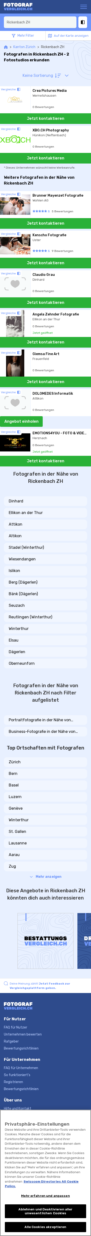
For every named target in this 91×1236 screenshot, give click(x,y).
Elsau (13, 640)
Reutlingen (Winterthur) (30, 617)
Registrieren (13, 1082)
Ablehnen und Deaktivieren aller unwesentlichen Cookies (45, 1211)
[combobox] (40, 22)
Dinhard (16, 501)
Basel (14, 785)
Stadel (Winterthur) (26, 547)
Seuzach (17, 605)
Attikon (15, 524)
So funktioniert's (17, 1075)
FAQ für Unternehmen (21, 1068)
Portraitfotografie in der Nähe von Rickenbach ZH (40, 720)
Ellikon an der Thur (26, 512)
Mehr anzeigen (48, 877)
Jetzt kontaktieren (45, 118)
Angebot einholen (21, 421)
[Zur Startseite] (22, 6)
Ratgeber (11, 1041)
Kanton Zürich (24, 47)
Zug (12, 866)
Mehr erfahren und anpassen (45, 1196)
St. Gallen (17, 831)
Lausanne (18, 843)
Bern (13, 773)
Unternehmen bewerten (23, 1034)
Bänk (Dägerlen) (23, 594)
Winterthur (19, 628)
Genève (16, 808)
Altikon (15, 536)
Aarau (14, 854)
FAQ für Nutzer (15, 1027)
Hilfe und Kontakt (17, 1109)
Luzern (15, 796)
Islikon (14, 570)
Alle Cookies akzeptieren (45, 1227)
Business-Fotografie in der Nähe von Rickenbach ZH (42, 732)
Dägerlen (17, 652)
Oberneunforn (22, 663)
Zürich (15, 762)
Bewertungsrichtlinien (21, 1048)
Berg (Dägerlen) (23, 582)
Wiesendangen (22, 559)
